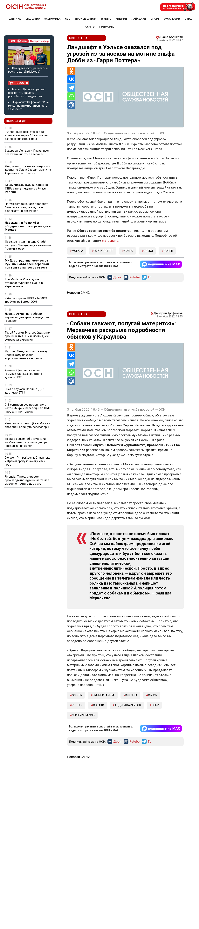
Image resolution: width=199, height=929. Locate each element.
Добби (168, 250)
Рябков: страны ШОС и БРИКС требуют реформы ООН (26, 299)
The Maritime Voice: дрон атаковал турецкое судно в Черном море (24, 283)
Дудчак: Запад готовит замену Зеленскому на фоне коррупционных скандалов (26, 355)
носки (148, 250)
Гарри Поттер (103, 250)
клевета (131, 695)
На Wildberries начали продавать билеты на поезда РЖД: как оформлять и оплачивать (27, 207)
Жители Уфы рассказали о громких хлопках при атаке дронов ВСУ (23, 373)
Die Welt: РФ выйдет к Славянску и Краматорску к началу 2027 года (27, 461)
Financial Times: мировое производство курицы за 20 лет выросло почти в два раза (27, 480)
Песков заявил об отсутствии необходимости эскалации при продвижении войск (26, 442)
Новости (21, 82)
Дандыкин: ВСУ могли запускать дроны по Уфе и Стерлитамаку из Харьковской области (28, 169)
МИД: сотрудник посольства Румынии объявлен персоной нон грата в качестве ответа (27, 264)
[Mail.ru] (71, 105)
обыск (152, 695)
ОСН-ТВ (77, 695)
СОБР (155, 705)
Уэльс (128, 250)
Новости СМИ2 (78, 293)
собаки (98, 705)
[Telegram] (71, 88)
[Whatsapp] (71, 96)
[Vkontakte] (71, 79)
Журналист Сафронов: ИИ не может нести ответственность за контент (28, 106)
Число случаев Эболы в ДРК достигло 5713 (25, 390)
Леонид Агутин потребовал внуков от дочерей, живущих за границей (27, 317)
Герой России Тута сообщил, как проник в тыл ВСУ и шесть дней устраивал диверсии (27, 336)
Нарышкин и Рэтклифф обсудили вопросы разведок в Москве (28, 226)
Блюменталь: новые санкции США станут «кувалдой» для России (26, 188)
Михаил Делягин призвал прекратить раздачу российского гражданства (26, 93)
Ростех (77, 705)
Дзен (117, 277)
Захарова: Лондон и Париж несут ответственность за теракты (28, 152)
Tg (149, 277)
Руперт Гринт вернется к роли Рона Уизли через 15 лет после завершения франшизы (26, 135)
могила (77, 250)
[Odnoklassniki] (71, 71)
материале (110, 240)
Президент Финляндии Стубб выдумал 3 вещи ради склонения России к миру (28, 245)
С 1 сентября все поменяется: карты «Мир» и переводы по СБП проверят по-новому (27, 408)
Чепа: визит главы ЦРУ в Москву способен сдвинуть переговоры (27, 425)
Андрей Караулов (128, 705)
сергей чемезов (83, 715)
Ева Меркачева (104, 695)
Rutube (134, 277)
